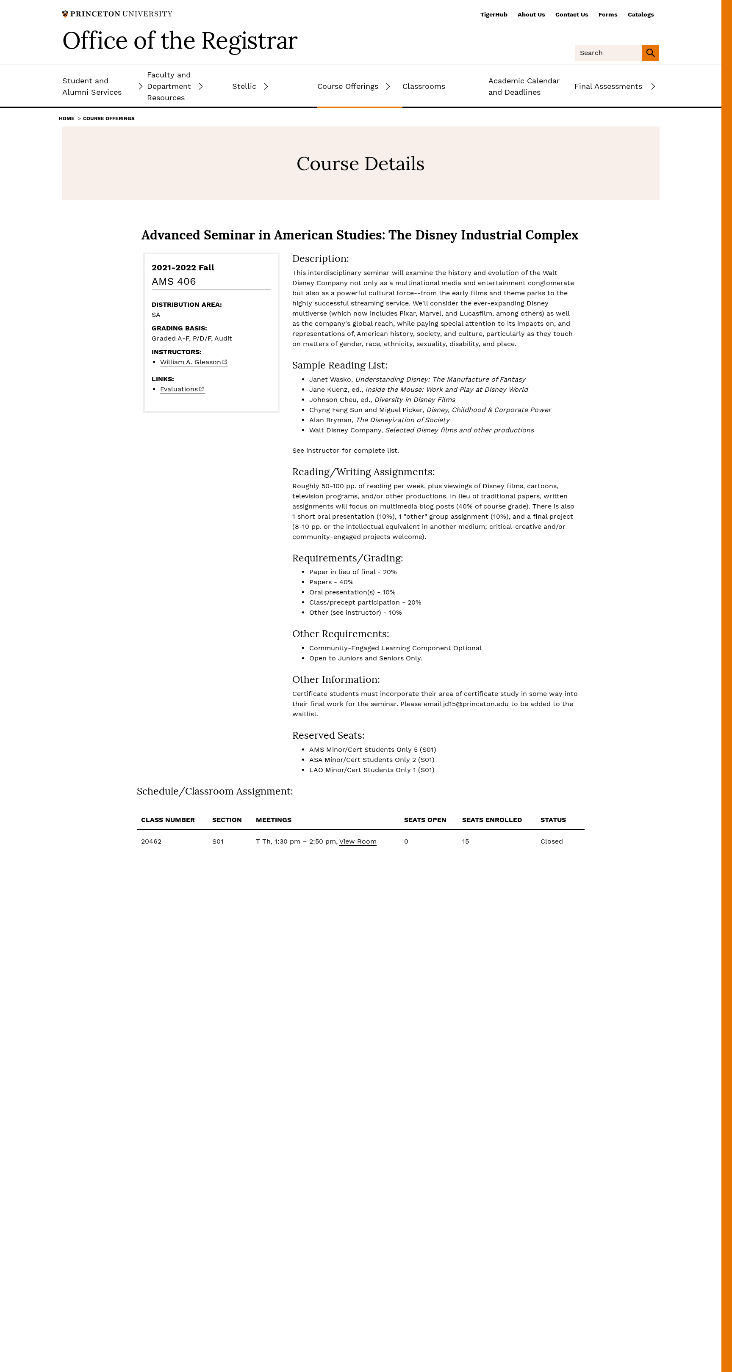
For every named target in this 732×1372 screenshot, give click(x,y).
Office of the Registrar (180, 40)
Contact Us (571, 14)
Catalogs (641, 14)
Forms (608, 14)
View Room (358, 841)
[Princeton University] (117, 13)
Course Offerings (109, 118)
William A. (190, 362)
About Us (531, 14)
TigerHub (493, 14)
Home (67, 118)
